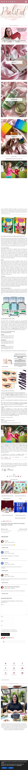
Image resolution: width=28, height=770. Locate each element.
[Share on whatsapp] (9, 521)
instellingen (19, 765)
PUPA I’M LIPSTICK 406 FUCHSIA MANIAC (6, 530)
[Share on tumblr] (8, 521)
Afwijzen (10, 767)
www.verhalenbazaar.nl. (6, 458)
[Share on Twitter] (6, 521)
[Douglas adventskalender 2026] (7, 506)
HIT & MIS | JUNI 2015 (22, 529)
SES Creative (10, 523)
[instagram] (6, 1)
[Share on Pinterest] (7, 521)
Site (1, 625)
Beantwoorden (5, 547)
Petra (7, 574)
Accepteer (4, 767)
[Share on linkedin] (11, 521)
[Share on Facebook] (5, 521)
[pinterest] (10, 1)
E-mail (2, 620)
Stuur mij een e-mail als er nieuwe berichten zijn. (9, 631)
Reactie (2, 604)
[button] (26, 1)
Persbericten (4, 523)
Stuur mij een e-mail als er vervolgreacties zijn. (9, 629)
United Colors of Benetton (19, 523)
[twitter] (4, 1)
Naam (2, 616)
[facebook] (8, 1)
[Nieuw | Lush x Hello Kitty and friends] (20, 487)
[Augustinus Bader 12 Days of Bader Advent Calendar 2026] (20, 506)
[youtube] (12, 1)
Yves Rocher (9, 525)
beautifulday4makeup (12, 586)
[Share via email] (4, 521)
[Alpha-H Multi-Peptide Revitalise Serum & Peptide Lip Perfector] (7, 487)
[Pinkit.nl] (14, 11)
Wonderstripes (4, 525)
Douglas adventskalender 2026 (7, 515)
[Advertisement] (14, 192)
